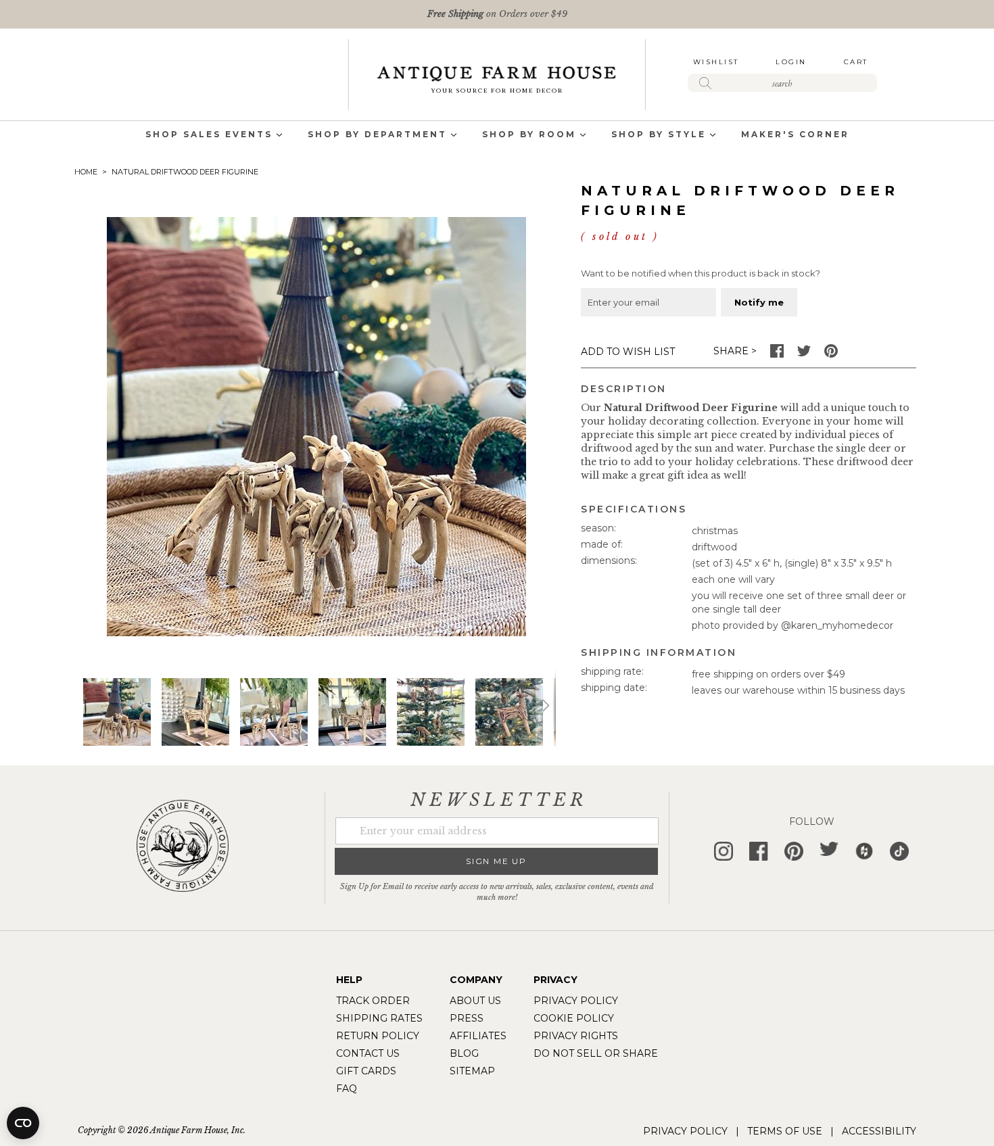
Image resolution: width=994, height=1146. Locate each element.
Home (85, 171)
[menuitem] (209, 135)
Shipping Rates (379, 1018)
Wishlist (716, 61)
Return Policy (377, 1036)
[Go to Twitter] (804, 354)
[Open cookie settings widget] (23, 1123)
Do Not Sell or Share (596, 1053)
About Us (475, 1001)
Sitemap (472, 1071)
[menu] (497, 135)
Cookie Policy (574, 1018)
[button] (195, 712)
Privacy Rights (576, 1036)
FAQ (346, 1088)
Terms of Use (784, 1131)
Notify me (759, 302)
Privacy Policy (576, 1001)
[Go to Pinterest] (831, 354)
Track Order (373, 1001)
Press (466, 1018)
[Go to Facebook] (777, 354)
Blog (464, 1053)
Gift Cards (366, 1071)
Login (791, 61)
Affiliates (478, 1036)
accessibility (879, 1131)
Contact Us (368, 1053)
